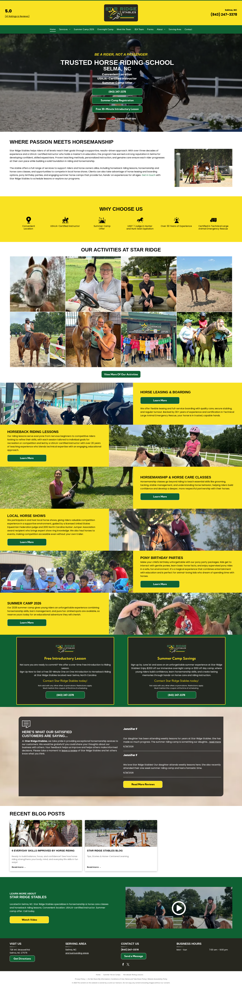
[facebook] (123, 964)
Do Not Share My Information (99, 979)
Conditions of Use (117, 979)
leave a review (69, 750)
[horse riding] (46, 833)
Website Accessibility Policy (157, 979)
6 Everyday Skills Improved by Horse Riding (43, 850)
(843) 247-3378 (224, 14)
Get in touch (148, 175)
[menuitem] (52, 29)
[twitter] (128, 964)
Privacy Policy (80, 979)
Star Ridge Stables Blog (105, 850)
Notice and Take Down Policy (135, 979)
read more (215, 741)
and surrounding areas (77, 953)
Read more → (19, 867)
